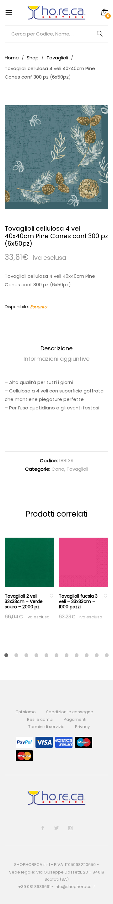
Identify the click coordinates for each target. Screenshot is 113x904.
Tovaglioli (77, 469)
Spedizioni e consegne (69, 712)
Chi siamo (25, 712)
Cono (57, 469)
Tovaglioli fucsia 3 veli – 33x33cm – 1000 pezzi (78, 601)
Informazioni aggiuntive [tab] (56, 359)
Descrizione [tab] (56, 348)
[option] (56, 157)
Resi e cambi (40, 719)
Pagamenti (75, 719)
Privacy (82, 727)
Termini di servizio (46, 727)
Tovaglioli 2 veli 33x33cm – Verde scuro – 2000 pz (24, 601)
